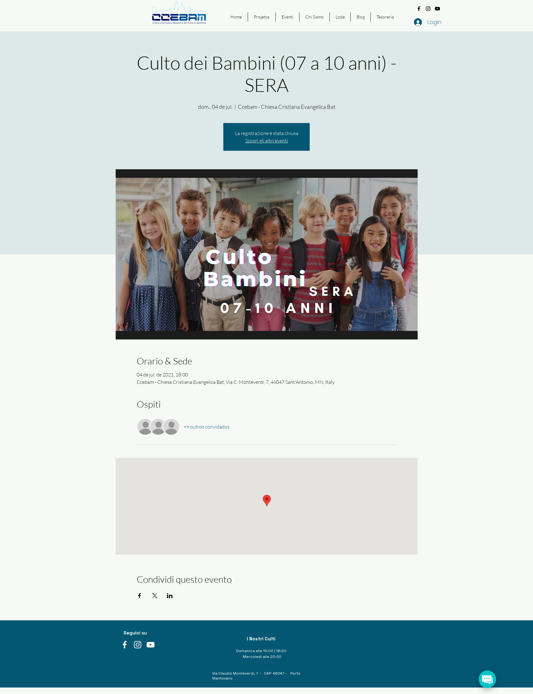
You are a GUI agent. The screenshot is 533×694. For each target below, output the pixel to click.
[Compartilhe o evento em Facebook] (140, 595)
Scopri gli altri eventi (266, 141)
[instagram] (428, 9)
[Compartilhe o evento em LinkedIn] (170, 595)
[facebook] (419, 9)
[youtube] (437, 9)
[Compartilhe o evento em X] (155, 595)
